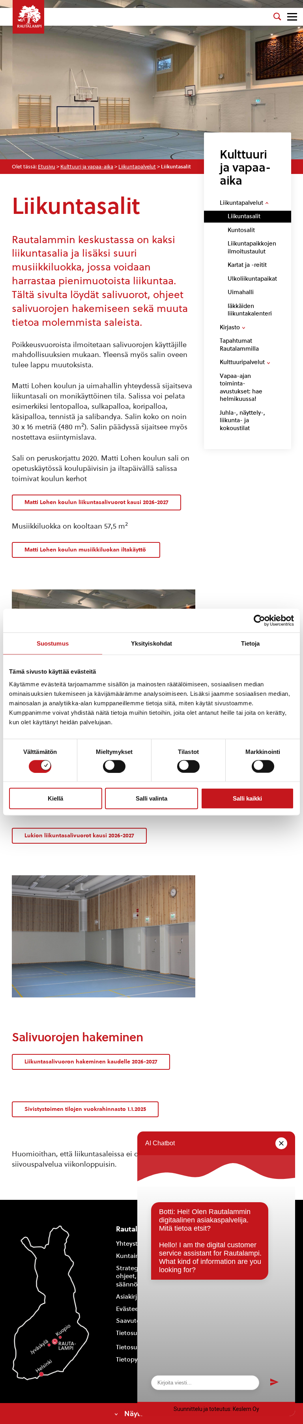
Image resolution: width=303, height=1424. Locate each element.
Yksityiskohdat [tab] (151, 643)
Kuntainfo (130, 1256)
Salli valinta (151, 798)
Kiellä (55, 798)
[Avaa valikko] (292, 17)
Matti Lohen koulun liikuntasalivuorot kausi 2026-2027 (96, 502)
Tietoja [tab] (250, 643)
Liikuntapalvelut (137, 167)
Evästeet (128, 1309)
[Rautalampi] (28, 17)
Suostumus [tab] (53, 643)
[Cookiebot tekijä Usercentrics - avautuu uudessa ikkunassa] (259, 621)
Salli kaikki (247, 798)
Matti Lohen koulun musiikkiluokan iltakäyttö (86, 549)
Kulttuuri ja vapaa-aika (86, 167)
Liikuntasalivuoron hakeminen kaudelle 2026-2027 (90, 1061)
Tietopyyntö (133, 1359)
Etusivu (46, 167)
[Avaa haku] (277, 17)
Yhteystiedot (134, 1243)
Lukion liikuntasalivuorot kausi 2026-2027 (79, 835)
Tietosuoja (131, 1333)
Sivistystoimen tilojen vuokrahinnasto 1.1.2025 (85, 1109)
